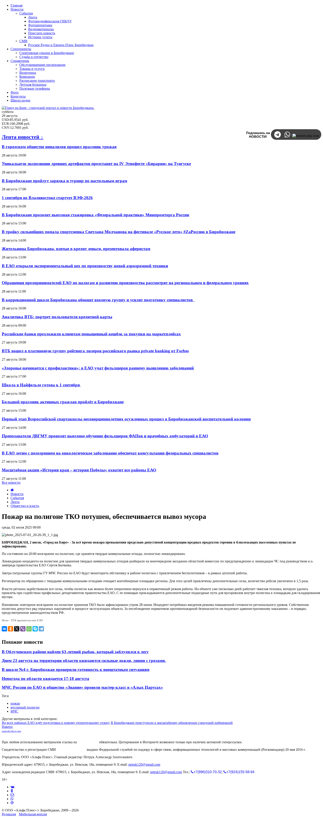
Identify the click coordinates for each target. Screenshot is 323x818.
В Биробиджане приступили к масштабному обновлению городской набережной (172, 723)
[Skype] (35, 628)
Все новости (11, 482)
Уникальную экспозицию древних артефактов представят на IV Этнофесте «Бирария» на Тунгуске (96, 163)
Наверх (7, 727)
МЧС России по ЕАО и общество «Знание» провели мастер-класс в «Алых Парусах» (82, 687)
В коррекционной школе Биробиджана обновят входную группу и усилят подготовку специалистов (98, 300)
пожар (15, 703)
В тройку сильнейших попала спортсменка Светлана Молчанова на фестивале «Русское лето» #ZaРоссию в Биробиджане (118, 231)
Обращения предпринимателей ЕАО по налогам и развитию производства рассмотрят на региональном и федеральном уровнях (125, 282)
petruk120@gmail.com (144, 764)
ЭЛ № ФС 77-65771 (71, 749)
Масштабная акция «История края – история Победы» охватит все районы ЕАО (79, 470)
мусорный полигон (25, 707)
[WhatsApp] (29, 628)
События (17, 498)
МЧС (14, 711)
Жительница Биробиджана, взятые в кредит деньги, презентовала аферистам (76, 248)
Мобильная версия (33, 814)
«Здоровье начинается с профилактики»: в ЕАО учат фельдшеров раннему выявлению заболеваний (98, 368)
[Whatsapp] (12, 799)
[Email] (12, 803)
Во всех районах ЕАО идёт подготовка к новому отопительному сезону (56, 723)
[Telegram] (41, 628)
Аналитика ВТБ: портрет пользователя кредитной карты (57, 316)
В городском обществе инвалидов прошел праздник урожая (59, 146)
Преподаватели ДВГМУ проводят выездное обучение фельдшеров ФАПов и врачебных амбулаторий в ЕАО (105, 436)
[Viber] (22, 628)
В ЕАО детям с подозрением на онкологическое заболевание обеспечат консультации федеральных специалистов (110, 453)
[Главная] (12, 490)
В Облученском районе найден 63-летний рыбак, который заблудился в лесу (75, 651)
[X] (16, 628)
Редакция (9, 814)
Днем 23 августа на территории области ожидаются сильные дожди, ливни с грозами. (84, 660)
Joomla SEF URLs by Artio (11, 731)
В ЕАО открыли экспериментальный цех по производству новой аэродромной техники (85, 266)
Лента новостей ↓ (22, 137)
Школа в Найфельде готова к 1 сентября (41, 385)
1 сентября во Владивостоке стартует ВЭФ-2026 (47, 197)
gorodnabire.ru (88, 742)
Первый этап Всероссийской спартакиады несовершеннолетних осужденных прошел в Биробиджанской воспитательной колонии (126, 419)
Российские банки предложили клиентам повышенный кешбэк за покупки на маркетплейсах (91, 334)
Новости (17, 494)
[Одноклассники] (10, 628)
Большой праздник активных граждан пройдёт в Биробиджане (63, 402)
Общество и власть (25, 506)
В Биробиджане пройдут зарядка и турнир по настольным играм (64, 180)
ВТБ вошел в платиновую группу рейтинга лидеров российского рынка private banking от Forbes (95, 351)
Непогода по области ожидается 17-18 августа (45, 678)
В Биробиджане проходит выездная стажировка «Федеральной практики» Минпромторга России (95, 215)
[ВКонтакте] (4, 628)
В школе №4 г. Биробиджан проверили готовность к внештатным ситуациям (75, 669)
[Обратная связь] (12, 795)
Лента (15, 502)
